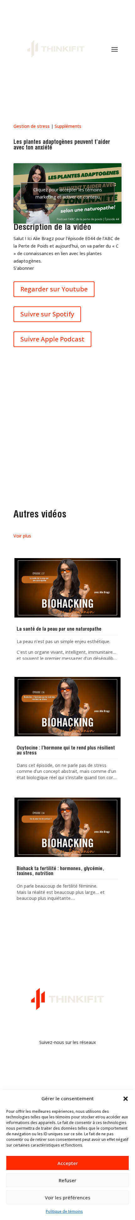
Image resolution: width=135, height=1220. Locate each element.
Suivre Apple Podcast (52, 339)
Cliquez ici (67, 461)
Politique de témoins (64, 1211)
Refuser (67, 1180)
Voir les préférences (67, 1197)
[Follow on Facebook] (61, 1060)
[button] (125, 1099)
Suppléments (68, 126)
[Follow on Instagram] (74, 1060)
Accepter (67, 1163)
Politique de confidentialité (67, 1081)
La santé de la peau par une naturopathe (59, 629)
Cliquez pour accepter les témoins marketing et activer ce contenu (67, 193)
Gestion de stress (32, 126)
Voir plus (22, 536)
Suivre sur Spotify (47, 314)
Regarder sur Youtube (54, 289)
